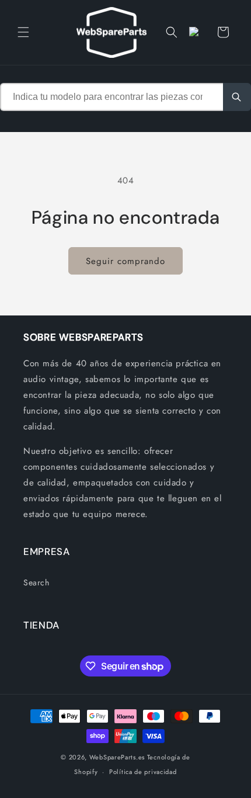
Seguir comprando (125, 261)
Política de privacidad (142, 771)
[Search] (237, 97)
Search (36, 582)
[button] (23, 32)
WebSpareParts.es (117, 757)
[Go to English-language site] (197, 32)
